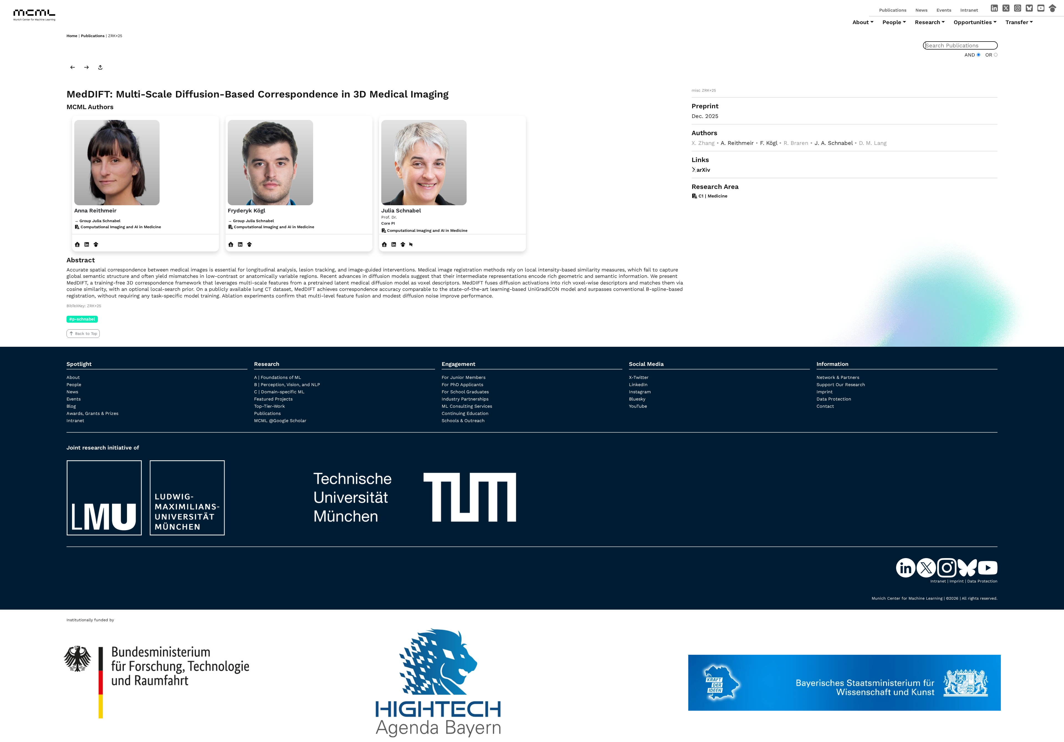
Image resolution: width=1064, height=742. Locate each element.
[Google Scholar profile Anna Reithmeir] (96, 244)
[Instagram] (1017, 9)
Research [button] (927, 22)
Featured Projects (273, 399)
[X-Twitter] (1006, 9)
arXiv (703, 169)
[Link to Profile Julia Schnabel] (424, 162)
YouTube (638, 406)
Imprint (825, 391)
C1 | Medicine (712, 196)
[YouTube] (1041, 9)
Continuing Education (465, 413)
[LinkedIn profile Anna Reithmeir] (87, 244)
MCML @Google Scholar (280, 420)
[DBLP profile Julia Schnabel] (411, 244)
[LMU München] (180, 495)
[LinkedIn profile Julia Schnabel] (393, 244)
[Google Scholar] (1052, 9)
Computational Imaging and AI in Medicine (426, 230)
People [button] (892, 22)
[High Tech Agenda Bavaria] (438, 680)
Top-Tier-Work (269, 406)
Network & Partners (838, 377)
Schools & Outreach (463, 420)
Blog (71, 406)
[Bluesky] (1029, 9)
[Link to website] (117, 162)
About (73, 377)
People (73, 384)
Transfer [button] (1017, 22)
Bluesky (637, 399)
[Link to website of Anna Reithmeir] (77, 244)
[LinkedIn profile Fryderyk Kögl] (240, 244)
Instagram (640, 391)
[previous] (72, 67)
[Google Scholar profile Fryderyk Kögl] (249, 244)
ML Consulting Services (467, 406)
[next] (86, 67)
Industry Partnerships (465, 399)
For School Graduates (465, 391)
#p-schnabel (82, 319)
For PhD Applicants (462, 384)
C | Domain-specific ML (279, 391)
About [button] (861, 22)
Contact (825, 406)
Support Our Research (841, 384)
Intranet (969, 10)
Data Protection (834, 399)
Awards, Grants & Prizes (92, 413)
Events (944, 10)
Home (71, 36)
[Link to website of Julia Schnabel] (384, 244)
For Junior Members (463, 377)
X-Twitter (639, 377)
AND (971, 55)
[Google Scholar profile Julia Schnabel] (403, 244)
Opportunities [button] (973, 22)
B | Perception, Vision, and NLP (287, 384)
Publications (893, 10)
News (921, 10)
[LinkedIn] (994, 9)
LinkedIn (638, 384)
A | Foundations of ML (277, 377)
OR (988, 55)
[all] (100, 67)
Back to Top (86, 333)
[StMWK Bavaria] (844, 680)
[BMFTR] (157, 680)
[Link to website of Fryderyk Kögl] (231, 244)
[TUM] (415, 495)
